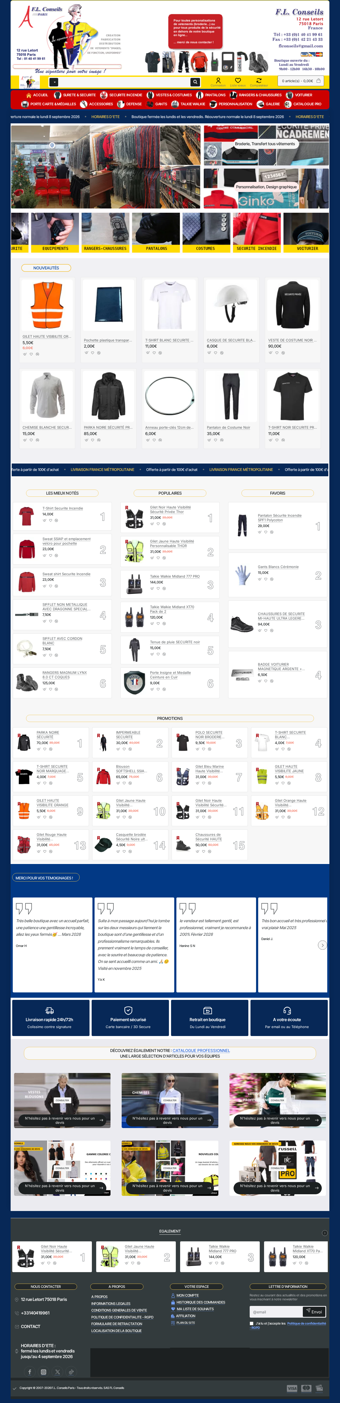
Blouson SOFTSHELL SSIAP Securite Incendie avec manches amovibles (131, 769)
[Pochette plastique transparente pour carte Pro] (108, 305)
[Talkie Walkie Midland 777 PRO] (134, 584)
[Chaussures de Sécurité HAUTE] (183, 845)
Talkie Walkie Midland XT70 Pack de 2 (172, 609)
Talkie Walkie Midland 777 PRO (175, 576)
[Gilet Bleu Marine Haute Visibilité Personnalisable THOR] (183, 777)
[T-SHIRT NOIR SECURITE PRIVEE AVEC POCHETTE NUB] (292, 396)
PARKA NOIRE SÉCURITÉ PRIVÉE (108, 427)
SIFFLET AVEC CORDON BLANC (62, 640)
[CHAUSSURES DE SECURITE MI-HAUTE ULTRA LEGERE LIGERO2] (242, 624)
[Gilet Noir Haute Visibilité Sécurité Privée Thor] (134, 517)
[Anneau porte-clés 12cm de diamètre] (170, 396)
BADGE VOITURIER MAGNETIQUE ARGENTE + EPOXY (280, 666)
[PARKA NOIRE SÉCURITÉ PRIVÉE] (108, 396)
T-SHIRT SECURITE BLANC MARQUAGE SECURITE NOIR (290, 735)
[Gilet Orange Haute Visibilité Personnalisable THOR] (262, 811)
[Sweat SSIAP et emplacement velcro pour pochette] (27, 549)
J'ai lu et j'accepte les (288, 1325)
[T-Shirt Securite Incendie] (27, 516)
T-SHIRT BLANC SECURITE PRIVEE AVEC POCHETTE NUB (169, 340)
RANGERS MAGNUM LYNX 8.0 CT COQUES (64, 674)
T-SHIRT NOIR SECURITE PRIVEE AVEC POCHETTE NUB (292, 427)
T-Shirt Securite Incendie (62, 508)
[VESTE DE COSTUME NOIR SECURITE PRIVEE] (292, 305)
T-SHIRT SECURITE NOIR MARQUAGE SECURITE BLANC (52, 769)
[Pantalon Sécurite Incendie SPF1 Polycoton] (242, 525)
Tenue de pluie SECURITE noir (175, 642)
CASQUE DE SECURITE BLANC (231, 340)
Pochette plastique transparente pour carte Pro (108, 340)
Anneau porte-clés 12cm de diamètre (169, 427)
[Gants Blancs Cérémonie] (242, 575)
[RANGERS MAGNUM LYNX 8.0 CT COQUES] (27, 683)
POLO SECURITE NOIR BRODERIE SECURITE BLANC (210, 735)
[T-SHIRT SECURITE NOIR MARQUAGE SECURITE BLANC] (24, 776)
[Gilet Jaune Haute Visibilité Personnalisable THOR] (134, 551)
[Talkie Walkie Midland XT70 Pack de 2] (134, 617)
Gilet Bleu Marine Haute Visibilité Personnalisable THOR (210, 769)
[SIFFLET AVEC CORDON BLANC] (27, 649)
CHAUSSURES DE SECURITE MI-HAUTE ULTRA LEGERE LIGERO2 (281, 616)
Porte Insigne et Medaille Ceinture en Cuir (170, 674)
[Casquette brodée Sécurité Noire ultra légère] (103, 845)
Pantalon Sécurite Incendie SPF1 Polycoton (280, 517)
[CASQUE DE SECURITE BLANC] (231, 305)
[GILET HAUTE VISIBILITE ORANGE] (47, 305)
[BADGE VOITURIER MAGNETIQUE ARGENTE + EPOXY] (242, 675)
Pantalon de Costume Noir (228, 427)
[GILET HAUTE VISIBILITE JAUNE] (262, 777)
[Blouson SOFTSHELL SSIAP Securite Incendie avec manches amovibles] (103, 777)
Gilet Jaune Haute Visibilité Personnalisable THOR (172, 543)
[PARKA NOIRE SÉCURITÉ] (24, 742)
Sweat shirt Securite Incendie (66, 574)
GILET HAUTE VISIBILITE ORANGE (47, 336)
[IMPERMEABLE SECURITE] (103, 742)
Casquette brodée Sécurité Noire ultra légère (132, 837)
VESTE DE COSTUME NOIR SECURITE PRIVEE (292, 340)
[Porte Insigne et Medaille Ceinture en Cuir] (134, 683)
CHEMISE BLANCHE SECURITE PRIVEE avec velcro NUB (47, 427)
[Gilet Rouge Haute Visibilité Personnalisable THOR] (24, 845)
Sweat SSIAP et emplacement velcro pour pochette (66, 541)
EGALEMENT (170, 1231)
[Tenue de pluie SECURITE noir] (134, 650)
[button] (25, 356)
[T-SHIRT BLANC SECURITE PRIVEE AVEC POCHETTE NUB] (170, 305)
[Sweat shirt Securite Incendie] (27, 582)
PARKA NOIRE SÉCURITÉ (48, 734)
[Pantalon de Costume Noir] (231, 396)
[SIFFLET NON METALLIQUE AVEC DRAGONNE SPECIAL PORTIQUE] (27, 615)
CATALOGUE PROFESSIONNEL (201, 1050)
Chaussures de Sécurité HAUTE (209, 836)
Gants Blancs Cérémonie (278, 567)
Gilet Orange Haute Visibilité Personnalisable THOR (291, 803)
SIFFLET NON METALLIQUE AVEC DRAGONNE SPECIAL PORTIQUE (65, 607)
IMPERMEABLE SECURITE (128, 734)
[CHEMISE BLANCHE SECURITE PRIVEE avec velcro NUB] (47, 396)
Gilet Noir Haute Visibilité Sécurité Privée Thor (170, 509)
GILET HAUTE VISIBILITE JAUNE (289, 768)
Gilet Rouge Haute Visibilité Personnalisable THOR (52, 837)
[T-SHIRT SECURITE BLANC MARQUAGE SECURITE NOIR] (262, 742)
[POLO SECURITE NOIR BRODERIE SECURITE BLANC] (183, 742)
